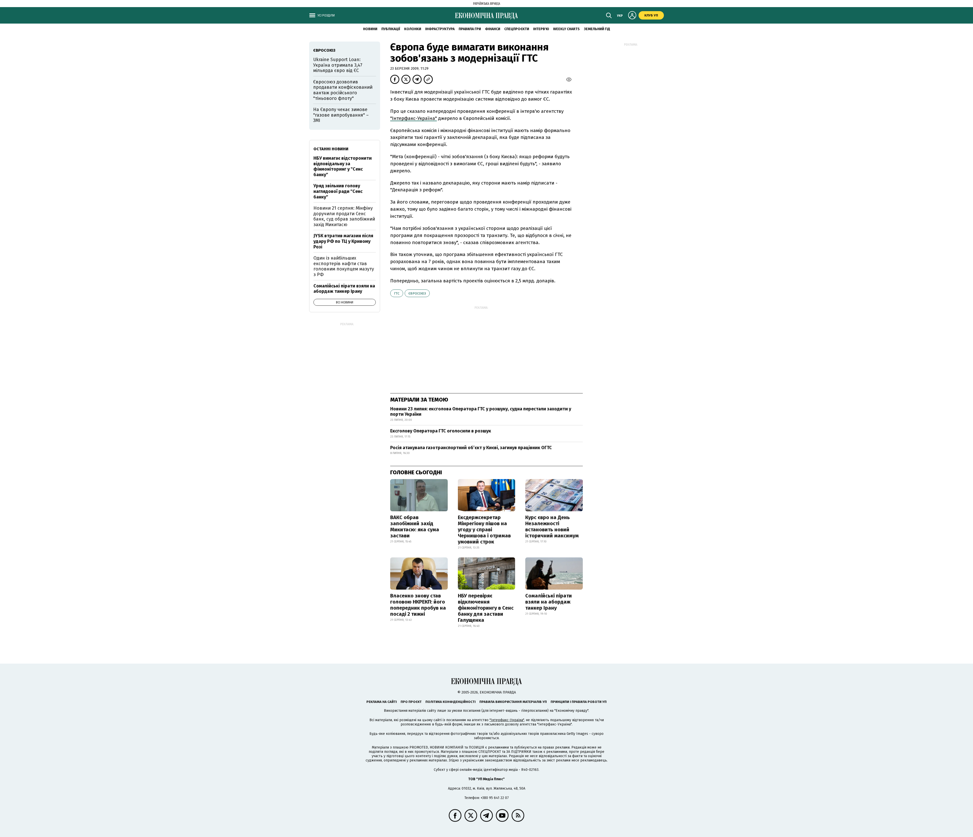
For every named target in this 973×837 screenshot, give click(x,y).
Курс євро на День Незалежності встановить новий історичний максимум (552, 526)
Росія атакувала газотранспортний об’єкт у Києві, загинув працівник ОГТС (471, 447)
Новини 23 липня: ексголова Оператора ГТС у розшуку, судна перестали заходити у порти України (480, 411)
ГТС (396, 293)
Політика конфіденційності (450, 702)
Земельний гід (597, 29)
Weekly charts (566, 29)
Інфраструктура (440, 29)
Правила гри (470, 29)
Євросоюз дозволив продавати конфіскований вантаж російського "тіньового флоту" (342, 90)
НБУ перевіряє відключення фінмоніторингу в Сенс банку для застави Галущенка (486, 608)
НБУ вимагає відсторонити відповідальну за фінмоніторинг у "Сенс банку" (342, 166)
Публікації (390, 29)
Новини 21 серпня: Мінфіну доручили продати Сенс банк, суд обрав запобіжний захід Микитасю (344, 216)
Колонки (412, 29)
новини (370, 29)
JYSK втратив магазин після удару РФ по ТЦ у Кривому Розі (343, 241)
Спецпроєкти (516, 29)
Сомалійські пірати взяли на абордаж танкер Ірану (548, 602)
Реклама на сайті (381, 702)
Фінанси (492, 29)
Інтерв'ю (541, 29)
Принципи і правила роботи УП (579, 702)
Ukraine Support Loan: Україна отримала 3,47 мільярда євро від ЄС (337, 65)
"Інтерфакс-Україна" (413, 118)
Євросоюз (417, 293)
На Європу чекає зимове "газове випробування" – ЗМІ (341, 115)
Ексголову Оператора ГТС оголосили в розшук (440, 431)
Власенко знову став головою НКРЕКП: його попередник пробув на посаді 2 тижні (418, 605)
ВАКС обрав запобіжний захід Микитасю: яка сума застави (414, 526)
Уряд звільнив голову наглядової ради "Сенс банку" (338, 191)
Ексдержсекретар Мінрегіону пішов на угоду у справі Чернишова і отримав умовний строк (484, 529)
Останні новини (330, 149)
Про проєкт (411, 702)
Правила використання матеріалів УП (513, 702)
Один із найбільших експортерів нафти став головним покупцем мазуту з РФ (343, 266)
